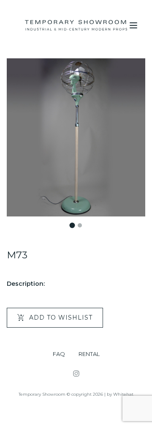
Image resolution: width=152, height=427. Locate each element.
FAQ (59, 354)
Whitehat (123, 394)
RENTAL (89, 354)
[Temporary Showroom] (76, 25)
